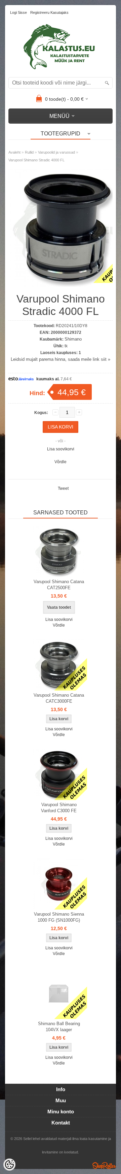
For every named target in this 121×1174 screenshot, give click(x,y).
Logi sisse (18, 12)
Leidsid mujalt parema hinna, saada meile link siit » (60, 359)
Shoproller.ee (104, 1165)
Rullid (29, 152)
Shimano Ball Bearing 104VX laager (59, 1026)
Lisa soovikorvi (60, 449)
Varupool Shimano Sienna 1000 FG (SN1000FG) (59, 917)
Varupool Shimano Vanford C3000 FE (59, 807)
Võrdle (60, 461)
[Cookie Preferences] (9, 1165)
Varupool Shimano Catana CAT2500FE (59, 584)
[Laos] (59, 665)
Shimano (73, 339)
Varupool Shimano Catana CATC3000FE (59, 698)
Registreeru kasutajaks (49, 12)
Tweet (63, 488)
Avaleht (14, 152)
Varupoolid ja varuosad (56, 152)
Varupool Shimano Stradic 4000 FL (36, 160)
